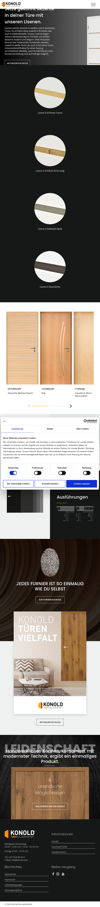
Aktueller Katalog (17, 63)
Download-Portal (59, 846)
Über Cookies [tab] (82, 429)
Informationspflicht (13, 890)
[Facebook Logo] (53, 873)
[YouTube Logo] (63, 873)
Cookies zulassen (82, 484)
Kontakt (55, 841)
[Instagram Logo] (57, 873)
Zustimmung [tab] (17, 429)
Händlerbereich (59, 852)
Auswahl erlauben (50, 484)
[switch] (37, 473)
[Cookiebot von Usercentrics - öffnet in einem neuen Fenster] (85, 421)
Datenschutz (10, 874)
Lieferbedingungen (13, 884)
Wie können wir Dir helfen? (50, 806)
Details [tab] (50, 429)
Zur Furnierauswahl (50, 599)
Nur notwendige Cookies (18, 484)
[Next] (70, 406)
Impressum (10, 879)
